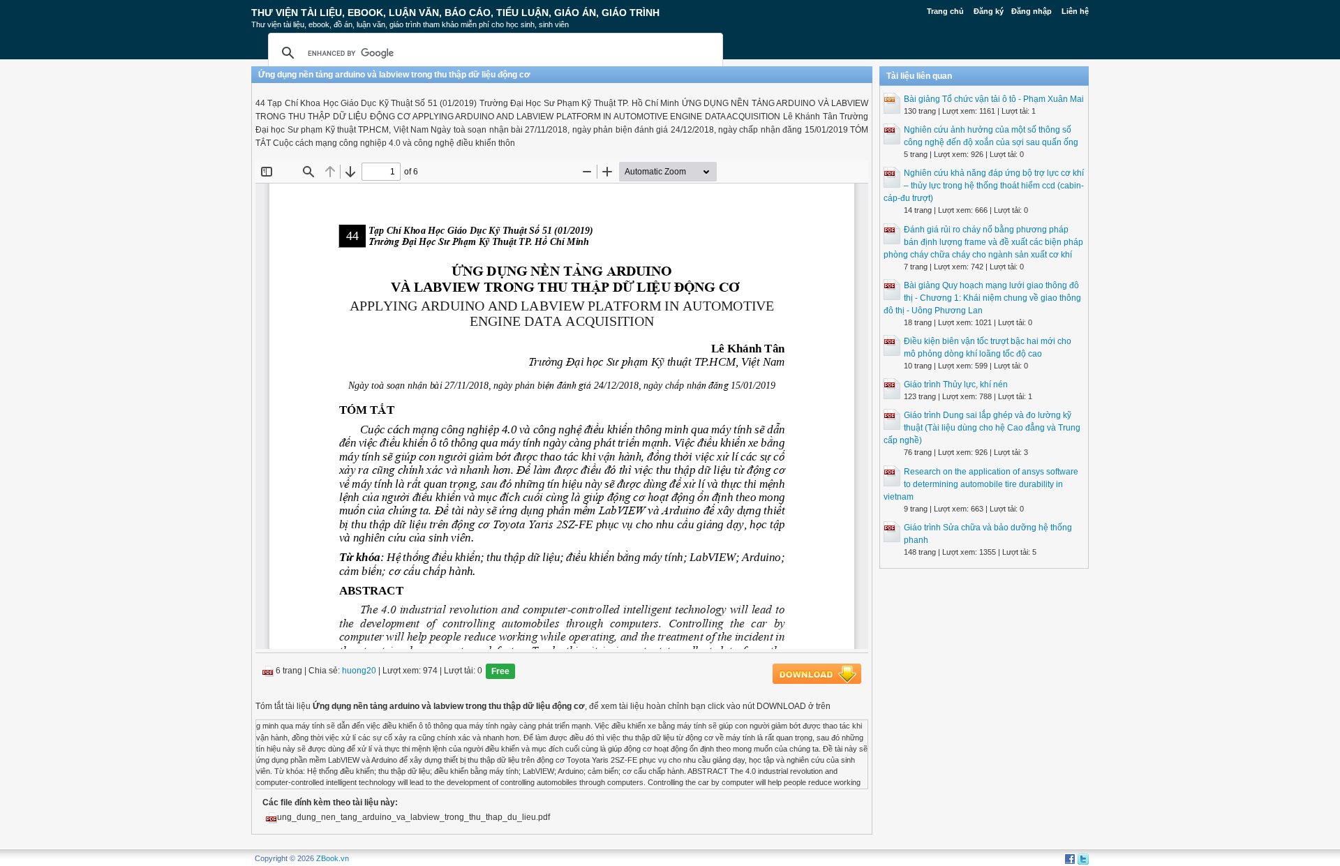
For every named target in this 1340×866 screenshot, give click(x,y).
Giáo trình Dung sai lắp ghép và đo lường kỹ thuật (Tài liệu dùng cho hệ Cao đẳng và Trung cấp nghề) (982, 427)
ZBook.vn (332, 858)
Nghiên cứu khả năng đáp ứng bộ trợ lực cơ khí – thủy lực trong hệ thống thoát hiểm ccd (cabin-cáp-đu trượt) (984, 185)
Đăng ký (989, 11)
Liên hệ (1075, 11)
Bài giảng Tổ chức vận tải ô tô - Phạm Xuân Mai (994, 99)
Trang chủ (945, 11)
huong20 (359, 671)
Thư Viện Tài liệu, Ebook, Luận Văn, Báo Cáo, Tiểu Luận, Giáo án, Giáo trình (455, 12)
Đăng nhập (1031, 11)
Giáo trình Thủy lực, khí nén (956, 384)
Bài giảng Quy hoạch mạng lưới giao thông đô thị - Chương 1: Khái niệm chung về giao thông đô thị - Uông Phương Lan (982, 298)
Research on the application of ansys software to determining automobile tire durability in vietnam (981, 484)
